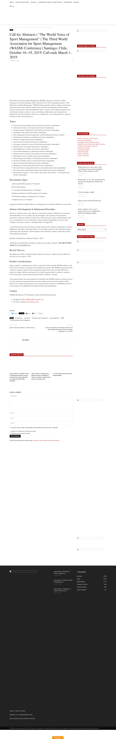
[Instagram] (99, 2)
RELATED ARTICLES (16, 355)
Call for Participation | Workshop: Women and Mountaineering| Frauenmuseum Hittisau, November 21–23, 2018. (59, 329)
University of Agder (83, 150)
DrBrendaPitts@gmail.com (34, 299)
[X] (101, 2)
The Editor (25, 340)
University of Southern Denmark (87, 146)
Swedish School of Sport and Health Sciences (91, 144)
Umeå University (83, 152)
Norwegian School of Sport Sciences (89, 142)
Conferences (27, 318)
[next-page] (14, 384)
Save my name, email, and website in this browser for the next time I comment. (35, 427)
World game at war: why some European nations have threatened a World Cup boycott (91, 181)
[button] (81, 2)
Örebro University (83, 155)
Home (11, 27)
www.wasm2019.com (23, 245)
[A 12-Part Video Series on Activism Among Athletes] (63, 365)
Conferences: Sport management (40, 318)
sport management (54, 318)
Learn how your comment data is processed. (46, 440)
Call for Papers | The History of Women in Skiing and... (62, 572)
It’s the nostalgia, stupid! (86, 192)
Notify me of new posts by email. (20, 433)
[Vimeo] (103, 2)
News (16, 27)
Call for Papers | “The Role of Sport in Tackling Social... (63, 581)
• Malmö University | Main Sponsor (87, 138)
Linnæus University (83, 148)
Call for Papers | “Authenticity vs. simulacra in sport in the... (62, 589)
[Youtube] (105, 2)
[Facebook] (97, 2)
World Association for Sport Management (20, 320)
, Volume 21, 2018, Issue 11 (22, 327)
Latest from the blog (85, 163)
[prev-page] (11, 384)
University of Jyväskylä (84, 140)
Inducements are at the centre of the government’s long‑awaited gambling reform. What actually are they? (90, 169)
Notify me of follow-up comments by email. (23, 431)
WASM (62, 318)
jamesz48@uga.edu (32, 302)
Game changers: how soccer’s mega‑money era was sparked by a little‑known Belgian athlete (89, 211)
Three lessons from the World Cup (89, 200)
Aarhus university (83, 153)
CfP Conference (18, 318)
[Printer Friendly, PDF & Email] (15, 307)
